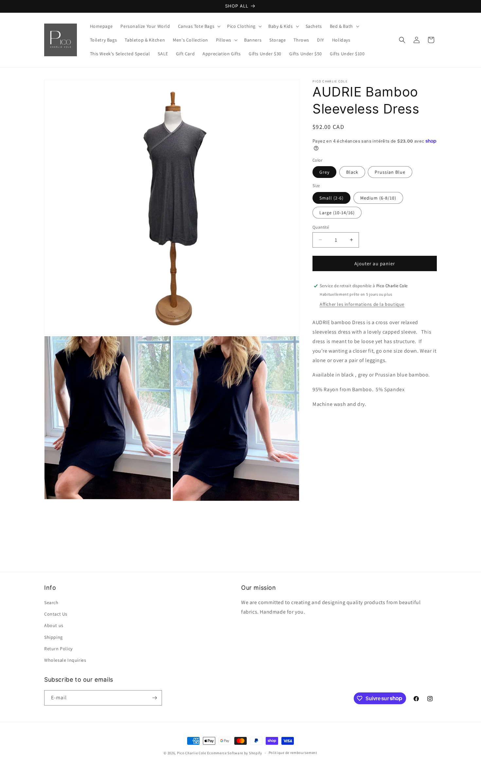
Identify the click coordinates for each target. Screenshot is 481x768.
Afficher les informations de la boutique (362, 304)
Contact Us (55, 614)
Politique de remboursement (293, 752)
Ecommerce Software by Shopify (234, 753)
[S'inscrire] (154, 698)
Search (51, 602)
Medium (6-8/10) (378, 198)
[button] (198, 26)
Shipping (53, 637)
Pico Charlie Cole (191, 753)
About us (53, 625)
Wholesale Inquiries (65, 660)
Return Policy (58, 649)
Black (352, 172)
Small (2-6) (331, 198)
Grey (324, 172)
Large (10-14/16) (337, 212)
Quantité (320, 227)
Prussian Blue (390, 172)
